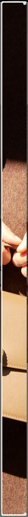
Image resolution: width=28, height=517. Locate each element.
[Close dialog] (24, 3)
